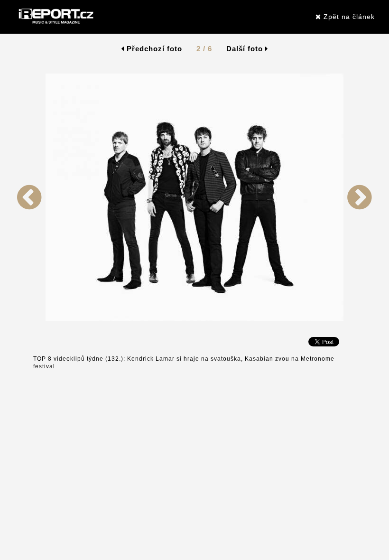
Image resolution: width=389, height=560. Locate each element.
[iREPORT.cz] (55, 16)
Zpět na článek (348, 16)
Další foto (245, 49)
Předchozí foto (153, 49)
